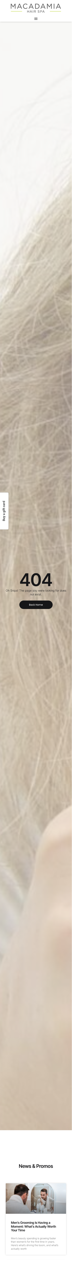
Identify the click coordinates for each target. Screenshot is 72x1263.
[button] (36, 18)
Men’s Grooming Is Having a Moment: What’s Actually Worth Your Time (33, 1226)
